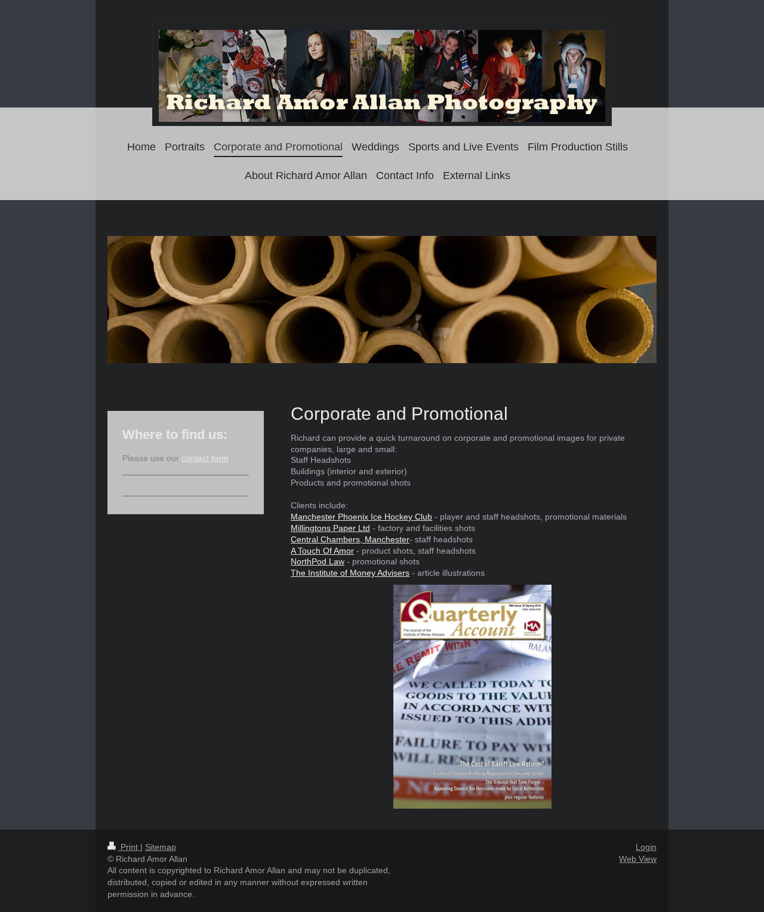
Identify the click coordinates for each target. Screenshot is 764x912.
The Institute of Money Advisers (350, 573)
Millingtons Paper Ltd (330, 528)
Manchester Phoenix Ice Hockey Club (361, 516)
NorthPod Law (317, 561)
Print (129, 847)
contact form (205, 458)
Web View (638, 859)
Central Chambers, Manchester (350, 539)
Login (646, 847)
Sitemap (160, 847)
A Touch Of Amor (322, 550)
